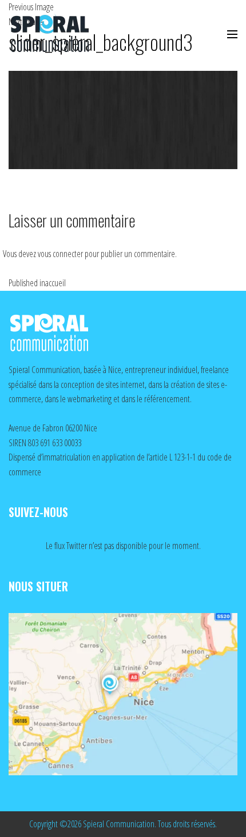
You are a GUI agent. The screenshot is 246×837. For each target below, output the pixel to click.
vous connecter (60, 253)
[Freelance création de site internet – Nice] (60, 34)
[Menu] (232, 34)
